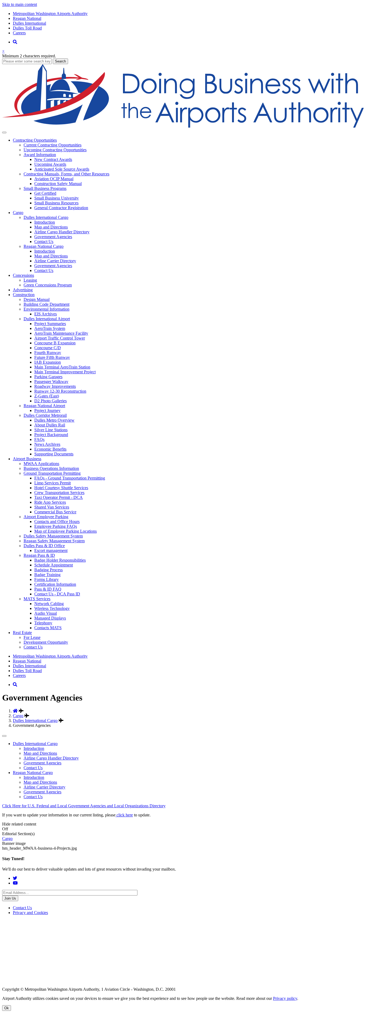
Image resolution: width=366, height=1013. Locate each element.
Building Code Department (46, 304)
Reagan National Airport (44, 405)
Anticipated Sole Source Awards (61, 169)
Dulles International (29, 23)
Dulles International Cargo (46, 217)
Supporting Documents (53, 454)
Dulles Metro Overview (54, 420)
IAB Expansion (47, 362)
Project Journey (47, 410)
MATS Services (37, 598)
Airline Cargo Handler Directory (61, 232)
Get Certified (45, 193)
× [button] (3, 51)
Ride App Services (50, 502)
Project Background (51, 434)
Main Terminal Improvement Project (65, 372)
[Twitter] (15, 878)
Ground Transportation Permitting (52, 473)
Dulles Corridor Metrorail (45, 415)
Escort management (51, 550)
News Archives (47, 444)
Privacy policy (285, 998)
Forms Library (46, 579)
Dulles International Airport (47, 318)
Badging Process (48, 570)
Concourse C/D (47, 347)
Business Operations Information (51, 468)
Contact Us (43, 241)
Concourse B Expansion (55, 343)
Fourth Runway (47, 352)
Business (27, 458)
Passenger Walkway (51, 381)
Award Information (40, 154)
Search (60, 61)
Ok (6, 1008)
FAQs (39, 439)
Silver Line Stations (51, 430)
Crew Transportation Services (59, 492)
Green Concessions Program (48, 285)
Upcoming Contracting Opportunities (55, 150)
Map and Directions (51, 227)
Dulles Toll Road (27, 28)
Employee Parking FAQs (55, 526)
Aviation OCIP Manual (53, 178)
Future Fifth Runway (52, 357)
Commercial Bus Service (55, 512)
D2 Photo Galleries (50, 401)
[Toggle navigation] (4, 132)
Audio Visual (45, 613)
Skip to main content (19, 4)
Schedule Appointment (53, 565)
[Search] (15, 42)
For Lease (32, 637)
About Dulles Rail (49, 425)
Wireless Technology (52, 608)
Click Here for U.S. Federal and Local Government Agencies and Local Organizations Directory (84, 806)
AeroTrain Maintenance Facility (61, 333)
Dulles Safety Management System (53, 536)
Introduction (44, 222)
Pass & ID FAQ (47, 589)
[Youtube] (15, 883)
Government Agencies (53, 236)
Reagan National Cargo (44, 246)
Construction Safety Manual (58, 183)
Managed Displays (50, 618)
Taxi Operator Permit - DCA (58, 497)
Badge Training (47, 574)
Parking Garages (48, 376)
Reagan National (27, 18)
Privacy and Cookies (30, 912)
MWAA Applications (41, 463)
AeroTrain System (49, 328)
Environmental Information (46, 309)
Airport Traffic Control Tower (59, 338)
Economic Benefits (50, 449)
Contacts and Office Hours (57, 521)
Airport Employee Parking (46, 516)
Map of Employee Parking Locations (65, 531)
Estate (22, 632)
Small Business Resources (56, 203)
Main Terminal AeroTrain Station (62, 367)
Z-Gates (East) (46, 396)
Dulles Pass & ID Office (44, 545)
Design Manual (37, 299)
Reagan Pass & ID (39, 555)
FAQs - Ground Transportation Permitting (69, 478)
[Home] (183, 126)
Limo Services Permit (52, 483)
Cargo (18, 715)
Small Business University (56, 198)
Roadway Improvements (55, 386)
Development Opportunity (46, 642)
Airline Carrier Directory (55, 261)
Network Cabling (49, 603)
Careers (19, 33)
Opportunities (35, 140)
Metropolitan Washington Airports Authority (50, 13)
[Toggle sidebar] (4, 736)
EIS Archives (45, 314)
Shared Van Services (51, 507)
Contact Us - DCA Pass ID (57, 594)
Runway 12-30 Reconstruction (60, 391)
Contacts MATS (48, 627)
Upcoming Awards (50, 164)
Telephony (43, 623)
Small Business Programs (45, 188)
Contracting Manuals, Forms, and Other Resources (66, 174)
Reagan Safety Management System (54, 541)
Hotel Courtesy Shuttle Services (61, 487)
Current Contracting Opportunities (52, 145)
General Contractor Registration (61, 207)
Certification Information (55, 584)
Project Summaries (50, 323)
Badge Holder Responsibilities (60, 560)
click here (124, 815)
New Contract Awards (53, 159)
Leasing (30, 280)
